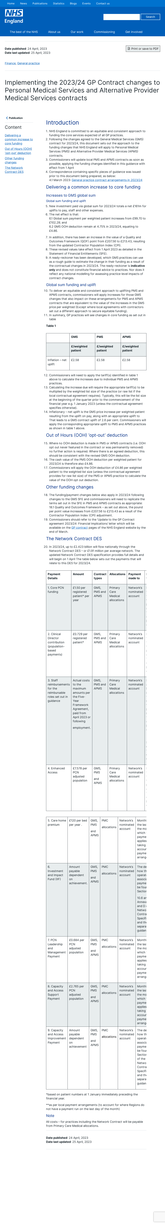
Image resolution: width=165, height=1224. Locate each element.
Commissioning (104, 32)
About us (54, 32)
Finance (10, 63)
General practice (28, 63)
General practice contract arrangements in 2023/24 (107, 180)
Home (11, 3)
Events (86, 3)
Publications (40, 3)
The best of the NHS (24, 32)
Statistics (58, 3)
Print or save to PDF (145, 48)
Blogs (73, 3)
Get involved (133, 32)
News (23, 3)
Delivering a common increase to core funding (19, 139)
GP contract (79, 527)
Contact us (103, 3)
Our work (77, 32)
